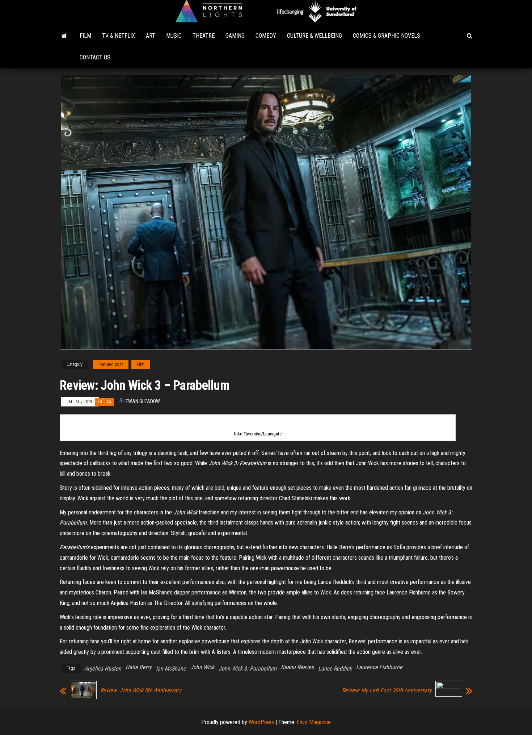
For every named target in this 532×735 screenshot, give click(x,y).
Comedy (266, 35)
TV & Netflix (118, 35)
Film (85, 35)
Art (150, 35)
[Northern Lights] (64, 36)
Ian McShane (171, 668)
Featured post (110, 364)
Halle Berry (139, 667)
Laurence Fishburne (379, 667)
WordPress (261, 722)
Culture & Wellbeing (314, 35)
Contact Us (95, 57)
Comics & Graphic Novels (386, 35)
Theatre (204, 35)
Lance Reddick (335, 668)
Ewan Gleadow (143, 401)
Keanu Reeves (297, 667)
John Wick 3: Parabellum (247, 668)
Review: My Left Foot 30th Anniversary (387, 690)
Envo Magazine (314, 722)
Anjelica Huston (102, 668)
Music (174, 35)
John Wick (202, 667)
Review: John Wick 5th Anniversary (140, 690)
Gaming (235, 35)
